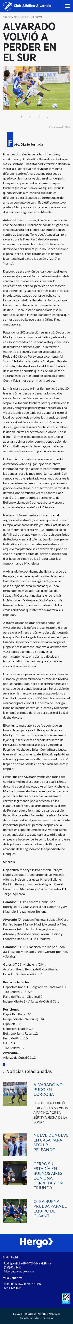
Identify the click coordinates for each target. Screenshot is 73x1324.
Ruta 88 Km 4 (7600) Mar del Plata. (23, 1283)
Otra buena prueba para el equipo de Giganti (50, 1208)
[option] (36, 1243)
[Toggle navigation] (67, 6)
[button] (21, 116)
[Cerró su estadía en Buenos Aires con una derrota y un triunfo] (15, 1172)
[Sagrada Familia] (36, 1243)
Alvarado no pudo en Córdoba (48, 1089)
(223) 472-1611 (12, 1267)
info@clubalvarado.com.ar (19, 1271)
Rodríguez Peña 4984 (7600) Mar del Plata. (28, 1263)
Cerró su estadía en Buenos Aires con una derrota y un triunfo (48, 1175)
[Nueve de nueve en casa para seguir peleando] (15, 1144)
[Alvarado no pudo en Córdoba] (15, 1093)
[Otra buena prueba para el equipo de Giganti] (15, 1210)
